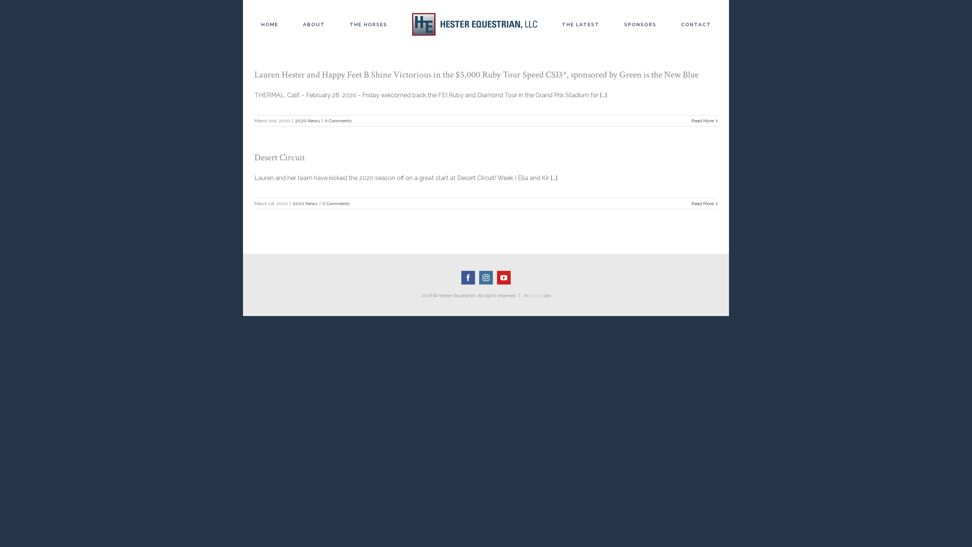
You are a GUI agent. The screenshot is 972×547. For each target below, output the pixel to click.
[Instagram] (486, 278)
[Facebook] (468, 278)
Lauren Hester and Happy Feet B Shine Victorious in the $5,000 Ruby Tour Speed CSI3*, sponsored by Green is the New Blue (476, 75)
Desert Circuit (279, 157)
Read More (702, 120)
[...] (603, 95)
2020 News (307, 120)
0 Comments (338, 120)
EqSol (536, 295)
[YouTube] (504, 278)
